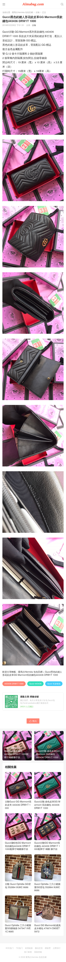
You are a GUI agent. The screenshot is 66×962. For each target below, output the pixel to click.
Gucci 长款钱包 (53, 683)
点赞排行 (57, 948)
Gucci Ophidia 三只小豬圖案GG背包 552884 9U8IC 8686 (47, 887)
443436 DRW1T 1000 (14, 683)
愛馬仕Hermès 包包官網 (22, 12)
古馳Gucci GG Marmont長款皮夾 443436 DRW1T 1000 (18, 804)
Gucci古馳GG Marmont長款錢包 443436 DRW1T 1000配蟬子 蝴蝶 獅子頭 (47, 846)
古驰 (37, 12)
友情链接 (29, 948)
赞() (33, 721)
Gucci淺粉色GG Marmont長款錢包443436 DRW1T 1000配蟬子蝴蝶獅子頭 (18, 846)
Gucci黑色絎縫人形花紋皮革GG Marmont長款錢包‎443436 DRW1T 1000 (32, 673)
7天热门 (19, 948)
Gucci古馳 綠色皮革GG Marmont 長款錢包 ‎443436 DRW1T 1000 (47, 804)
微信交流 (39, 948)
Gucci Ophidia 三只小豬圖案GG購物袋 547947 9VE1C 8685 (18, 928)
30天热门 (10, 948)
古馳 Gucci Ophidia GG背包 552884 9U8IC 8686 (18, 885)
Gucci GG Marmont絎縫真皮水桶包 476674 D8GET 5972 (47, 928)
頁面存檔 (38, 951)
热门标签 (28, 951)
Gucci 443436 (35, 683)
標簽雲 (48, 948)
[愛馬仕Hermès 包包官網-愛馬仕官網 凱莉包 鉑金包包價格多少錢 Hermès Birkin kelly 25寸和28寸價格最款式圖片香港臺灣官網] (33, 4)
